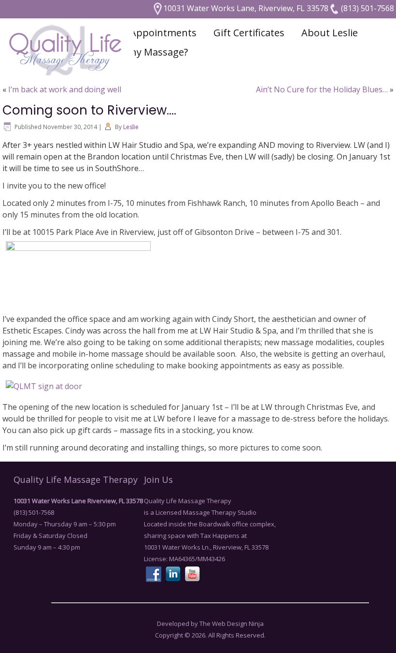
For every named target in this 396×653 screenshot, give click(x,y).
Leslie (131, 127)
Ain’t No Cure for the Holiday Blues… (322, 89)
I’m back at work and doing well (64, 89)
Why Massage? (155, 51)
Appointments (163, 32)
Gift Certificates (248, 32)
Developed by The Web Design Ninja (210, 623)
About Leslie (329, 32)
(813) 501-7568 (366, 8)
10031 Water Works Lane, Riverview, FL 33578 (245, 8)
